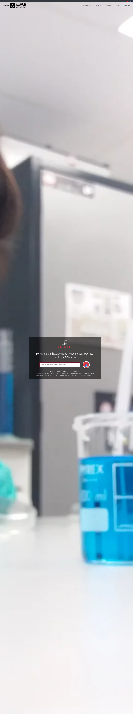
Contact (118, 5)
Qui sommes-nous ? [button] (87, 5)
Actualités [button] (109, 5)
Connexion (127, 5)
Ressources (99, 5)
